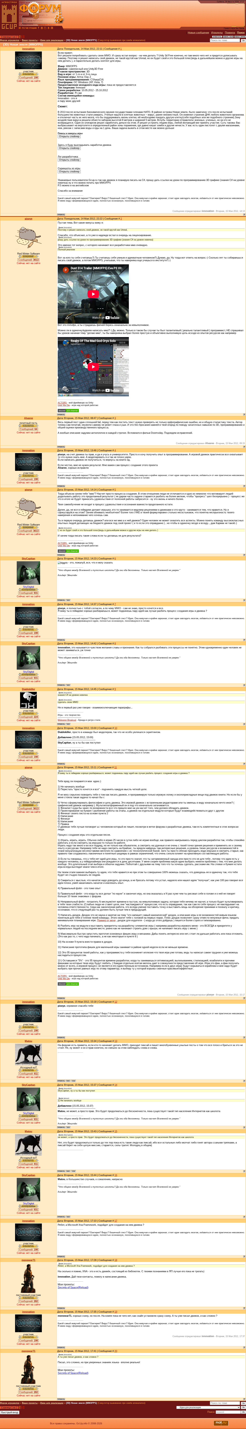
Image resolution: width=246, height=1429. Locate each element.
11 (115, 767)
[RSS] (52, 28)
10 (115, 728)
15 (115, 1131)
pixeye (28, 218)
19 (115, 1311)
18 (115, 1260)
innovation (28, 48)
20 (115, 1351)
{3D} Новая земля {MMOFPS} (81, 40)
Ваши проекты (30, 40)
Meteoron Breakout (67, 720)
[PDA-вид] (48, 28)
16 (115, 1175)
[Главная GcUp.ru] (9, 28)
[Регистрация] (29, 28)
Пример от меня (106, 920)
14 (115, 1085)
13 (115, 1041)
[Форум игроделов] (20, 28)
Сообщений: (28, 77)
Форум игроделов (9, 40)
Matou (28, 1041)
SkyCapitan (28, 558)
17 (115, 1221)
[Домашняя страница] (68, 1081)
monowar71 (28, 1260)
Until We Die (64, 405)
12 (115, 1001)
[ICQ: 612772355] (73, 1081)
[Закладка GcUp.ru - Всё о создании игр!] (45, 28)
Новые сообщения (198, 32)
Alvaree (28, 418)
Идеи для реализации (51, 40)
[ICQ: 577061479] (68, 600)
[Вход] (38, 28)
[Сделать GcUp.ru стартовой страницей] (42, 28)
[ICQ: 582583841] (68, 724)
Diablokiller (28, 689)
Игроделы (217, 32)
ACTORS (62, 402)
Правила (230, 32)
